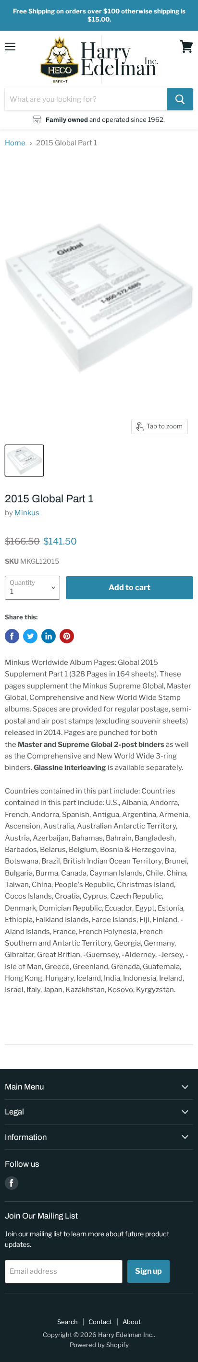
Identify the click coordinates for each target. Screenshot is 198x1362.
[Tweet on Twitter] (30, 636)
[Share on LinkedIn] (48, 636)
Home (15, 143)
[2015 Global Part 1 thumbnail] (24, 460)
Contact (100, 1322)
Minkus (26, 513)
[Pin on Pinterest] (67, 636)
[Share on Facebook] (12, 636)
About (132, 1322)
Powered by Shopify (99, 1345)
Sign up (148, 1271)
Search (67, 1322)
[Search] (180, 99)
